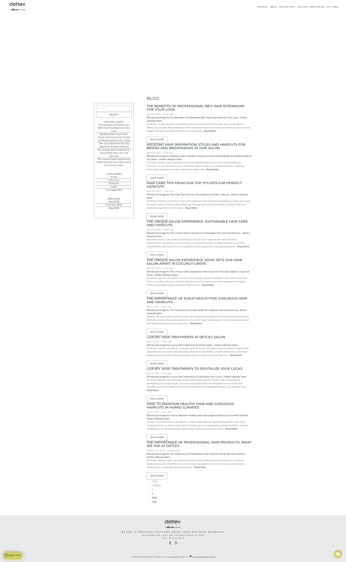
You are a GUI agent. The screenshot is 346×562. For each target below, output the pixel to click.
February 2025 (114, 205)
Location (302, 7)
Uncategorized (114, 190)
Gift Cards (332, 7)
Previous (156, 485)
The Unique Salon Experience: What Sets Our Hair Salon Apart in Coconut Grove (114, 162)
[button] (170, 544)
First (155, 481)
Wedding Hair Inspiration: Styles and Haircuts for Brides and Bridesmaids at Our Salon (113, 137)
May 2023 (114, 208)
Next (154, 498)
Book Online (317, 7)
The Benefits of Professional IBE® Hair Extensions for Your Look (114, 128)
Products (114, 184)
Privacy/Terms (174, 557)
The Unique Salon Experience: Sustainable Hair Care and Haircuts (113, 153)
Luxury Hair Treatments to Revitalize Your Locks (194, 369)
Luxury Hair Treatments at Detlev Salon (186, 337)
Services (262, 7)
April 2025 (114, 202)
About (273, 7)
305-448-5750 (176, 538)
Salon (114, 187)
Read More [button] (157, 140)
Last (154, 502)
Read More (210, 131)
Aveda (113, 177)
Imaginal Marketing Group (204, 557)
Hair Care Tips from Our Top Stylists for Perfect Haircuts (114, 145)
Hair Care (114, 180)
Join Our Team (287, 7)
